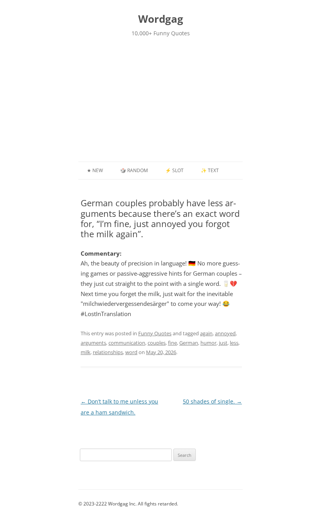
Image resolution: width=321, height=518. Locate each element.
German (188, 342)
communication (126, 342)
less (234, 342)
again (206, 333)
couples (157, 342)
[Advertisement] (160, 103)
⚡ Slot (174, 170)
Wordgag (160, 19)
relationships (108, 352)
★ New (95, 170)
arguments (93, 342)
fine (172, 342)
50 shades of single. (212, 401)
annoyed (225, 333)
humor (208, 342)
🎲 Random (134, 170)
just (223, 342)
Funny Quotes (154, 333)
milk (85, 352)
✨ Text (210, 170)
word (131, 352)
